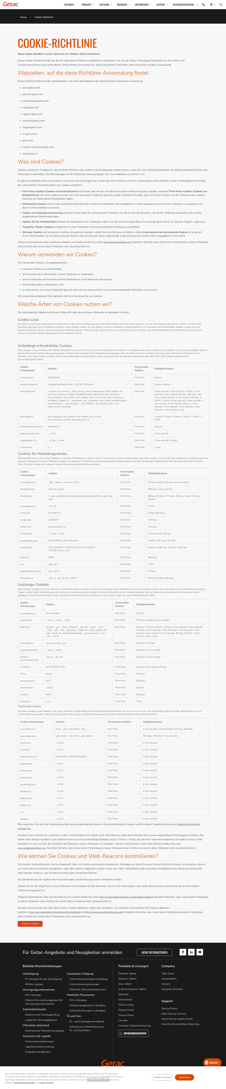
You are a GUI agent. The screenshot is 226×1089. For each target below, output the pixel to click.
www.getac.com (28, 505)
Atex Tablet (124, 984)
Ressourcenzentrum (183, 4)
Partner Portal (126, 1010)
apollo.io (24, 818)
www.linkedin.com (29, 540)
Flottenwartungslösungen (39, 1041)
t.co (22, 811)
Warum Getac (126, 1015)
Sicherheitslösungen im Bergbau (87, 1010)
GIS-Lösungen (33, 995)
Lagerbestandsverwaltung (39, 1046)
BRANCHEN (122, 4)
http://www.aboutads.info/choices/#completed (54, 912)
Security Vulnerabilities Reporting (180, 1024)
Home (23, 17)
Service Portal (169, 1008)
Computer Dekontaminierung (134, 1025)
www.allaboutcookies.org (117, 242)
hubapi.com (25, 791)
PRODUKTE (86, 4)
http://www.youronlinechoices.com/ (104, 912)
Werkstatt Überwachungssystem (87, 989)
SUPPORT (160, 4)
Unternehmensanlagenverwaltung (88, 979)
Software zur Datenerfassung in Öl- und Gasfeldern (86, 1028)
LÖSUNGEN (69, 4)
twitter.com (25, 804)
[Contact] (202, 4)
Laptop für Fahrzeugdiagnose (41, 1020)
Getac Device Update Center (177, 1019)
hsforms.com (26, 777)
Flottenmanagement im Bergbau (87, 1005)
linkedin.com (26, 797)
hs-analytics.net (27, 784)
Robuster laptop (127, 973)
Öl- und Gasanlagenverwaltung (86, 1021)
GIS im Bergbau (78, 1000)
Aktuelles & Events (172, 989)
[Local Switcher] (209, 4)
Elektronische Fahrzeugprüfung (42, 1014)
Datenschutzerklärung (98, 1079)
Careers (166, 984)
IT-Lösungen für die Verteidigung (43, 979)
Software (123, 994)
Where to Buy (126, 1004)
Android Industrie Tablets (132, 989)
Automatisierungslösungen (84, 984)
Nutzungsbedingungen (24, 1082)
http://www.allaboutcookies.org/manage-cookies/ (126, 897)
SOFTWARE (104, 4)
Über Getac (168, 973)
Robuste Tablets (127, 978)
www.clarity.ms (27, 680)
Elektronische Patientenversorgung (44, 1030)
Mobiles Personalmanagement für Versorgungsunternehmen (44, 1002)
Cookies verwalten (30, 923)
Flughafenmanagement (38, 1052)
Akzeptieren (184, 1077)
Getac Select (125, 999)
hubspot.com (26, 763)
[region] (113, 1077)
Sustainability (169, 978)
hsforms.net (26, 770)
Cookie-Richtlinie (44, 17)
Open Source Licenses (174, 1013)
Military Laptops (34, 984)
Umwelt (122, 1020)
